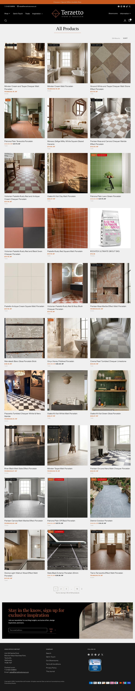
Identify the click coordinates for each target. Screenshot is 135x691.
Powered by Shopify (10, 683)
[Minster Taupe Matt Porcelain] (67, 445)
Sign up (51, 630)
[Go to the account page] (125, 20)
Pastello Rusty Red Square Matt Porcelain (65, 251)
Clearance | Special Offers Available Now (67, 2)
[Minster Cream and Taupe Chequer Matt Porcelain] (24, 63)
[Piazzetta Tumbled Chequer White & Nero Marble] (24, 390)
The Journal (50, 671)
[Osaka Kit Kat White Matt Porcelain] (67, 390)
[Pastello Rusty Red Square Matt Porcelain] (67, 228)
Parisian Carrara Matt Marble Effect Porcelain (23, 521)
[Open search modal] (5, 20)
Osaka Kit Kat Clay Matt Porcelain (61, 196)
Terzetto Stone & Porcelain (23, 681)
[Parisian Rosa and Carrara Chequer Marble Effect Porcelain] (110, 118)
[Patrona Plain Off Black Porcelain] (67, 498)
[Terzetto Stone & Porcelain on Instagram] (121, 6)
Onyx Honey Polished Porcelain (60, 361)
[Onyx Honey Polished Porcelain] (67, 338)
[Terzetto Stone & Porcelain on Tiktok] (127, 6)
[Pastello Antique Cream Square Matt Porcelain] (24, 283)
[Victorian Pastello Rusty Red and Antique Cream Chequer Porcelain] (24, 173)
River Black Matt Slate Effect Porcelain (20, 468)
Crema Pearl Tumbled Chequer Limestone (108, 361)
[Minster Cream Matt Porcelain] (67, 63)
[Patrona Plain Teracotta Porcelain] (24, 118)
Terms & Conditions (53, 664)
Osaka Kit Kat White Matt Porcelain (62, 413)
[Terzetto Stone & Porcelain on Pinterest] (124, 6)
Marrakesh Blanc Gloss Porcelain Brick (20, 361)
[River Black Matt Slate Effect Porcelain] (24, 445)
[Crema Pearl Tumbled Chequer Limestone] (110, 338)
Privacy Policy (51, 668)
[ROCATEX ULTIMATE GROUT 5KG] (110, 228)
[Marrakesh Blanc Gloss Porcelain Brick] (24, 338)
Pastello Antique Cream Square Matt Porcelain (24, 306)
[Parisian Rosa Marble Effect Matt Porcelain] (110, 283)
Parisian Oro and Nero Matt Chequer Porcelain (110, 468)
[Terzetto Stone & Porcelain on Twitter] (130, 6)
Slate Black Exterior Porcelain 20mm (62, 573)
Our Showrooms (52, 660)
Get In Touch (50, 657)
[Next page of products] (81, 589)
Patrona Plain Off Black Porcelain (61, 521)
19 (77, 589)
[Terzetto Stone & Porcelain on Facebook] (119, 6)
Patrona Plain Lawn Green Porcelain (105, 196)
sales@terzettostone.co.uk (27, 6)
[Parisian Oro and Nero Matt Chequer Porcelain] (110, 445)
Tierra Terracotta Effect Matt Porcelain (106, 573)
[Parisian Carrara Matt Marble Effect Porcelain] (24, 498)
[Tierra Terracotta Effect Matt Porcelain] (110, 550)
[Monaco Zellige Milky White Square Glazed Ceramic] (67, 118)
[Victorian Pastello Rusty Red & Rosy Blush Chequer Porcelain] (67, 283)
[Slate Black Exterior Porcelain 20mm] (67, 550)
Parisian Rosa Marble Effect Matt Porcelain (108, 306)
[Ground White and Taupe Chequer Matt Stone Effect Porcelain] (110, 63)
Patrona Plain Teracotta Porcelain (18, 141)
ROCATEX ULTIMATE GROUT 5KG (104, 251)
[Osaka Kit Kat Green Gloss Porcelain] (110, 390)
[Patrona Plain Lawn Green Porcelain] (110, 173)
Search (48, 653)
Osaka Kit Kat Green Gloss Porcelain (105, 413)
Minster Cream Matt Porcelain (60, 86)
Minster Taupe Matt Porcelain (59, 468)
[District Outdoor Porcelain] (110, 498)
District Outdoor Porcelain (101, 521)
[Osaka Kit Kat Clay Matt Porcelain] (67, 173)
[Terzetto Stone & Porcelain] (67, 13)
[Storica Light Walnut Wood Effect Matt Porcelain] (24, 550)
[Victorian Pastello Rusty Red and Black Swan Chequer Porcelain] (24, 228)
